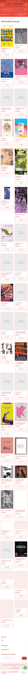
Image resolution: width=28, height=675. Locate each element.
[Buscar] (25, 9)
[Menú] (2, 5)
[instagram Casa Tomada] (2, 641)
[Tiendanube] (14, 668)
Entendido (23, 672)
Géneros (5, 18)
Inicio (2, 18)
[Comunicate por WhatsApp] (25, 667)
